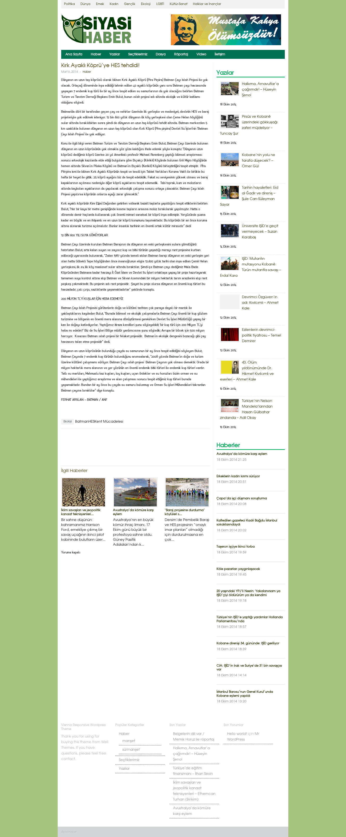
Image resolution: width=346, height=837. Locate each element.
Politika (69, 4)
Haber (96, 54)
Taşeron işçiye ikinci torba (236, 546)
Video (201, 54)
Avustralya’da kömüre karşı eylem (242, 454)
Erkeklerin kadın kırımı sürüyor (238, 476)
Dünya (85, 4)
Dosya (161, 54)
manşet (128, 741)
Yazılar (114, 54)
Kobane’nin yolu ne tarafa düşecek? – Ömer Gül (258, 160)
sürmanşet (131, 749)
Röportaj (181, 54)
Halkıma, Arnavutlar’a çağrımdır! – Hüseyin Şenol (260, 89)
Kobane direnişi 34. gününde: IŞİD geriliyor (248, 643)
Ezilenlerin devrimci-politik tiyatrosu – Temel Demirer (261, 335)
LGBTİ (160, 4)
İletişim (220, 54)
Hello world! (237, 734)
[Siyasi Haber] (96, 29)
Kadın (114, 4)
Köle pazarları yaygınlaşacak (238, 569)
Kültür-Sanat (178, 4)
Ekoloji (146, 4)
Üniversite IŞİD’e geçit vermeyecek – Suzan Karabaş (260, 231)
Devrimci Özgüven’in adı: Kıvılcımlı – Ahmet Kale (260, 303)
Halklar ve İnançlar (207, 4)
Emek (100, 4)
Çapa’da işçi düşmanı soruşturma (242, 498)
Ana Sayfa (73, 54)
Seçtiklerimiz (137, 54)
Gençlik (129, 4)
